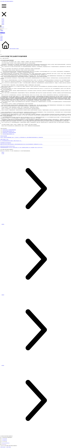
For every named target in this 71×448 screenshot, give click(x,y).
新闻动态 (2, 32)
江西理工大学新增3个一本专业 (4, 139)
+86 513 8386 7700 (4, 440)
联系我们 (1, 40)
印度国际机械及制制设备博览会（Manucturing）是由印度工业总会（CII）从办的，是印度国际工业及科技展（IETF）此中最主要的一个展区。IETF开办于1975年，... (21, 147)
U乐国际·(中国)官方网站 (12, 48)
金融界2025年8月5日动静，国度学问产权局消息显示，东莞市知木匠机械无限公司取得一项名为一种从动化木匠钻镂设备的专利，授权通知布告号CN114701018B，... (21, 144)
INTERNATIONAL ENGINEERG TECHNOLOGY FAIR (7, 146)
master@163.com (4, 444)
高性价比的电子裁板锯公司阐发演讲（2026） (8, 131)
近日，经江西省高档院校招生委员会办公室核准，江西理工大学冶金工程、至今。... (11, 140)
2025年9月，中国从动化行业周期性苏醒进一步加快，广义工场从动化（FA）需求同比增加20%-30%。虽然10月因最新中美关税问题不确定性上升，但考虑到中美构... (21, 137)
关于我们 (1, 36)
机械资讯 (1, 37)
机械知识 (17, 48)
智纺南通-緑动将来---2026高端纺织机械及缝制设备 (9, 132)
